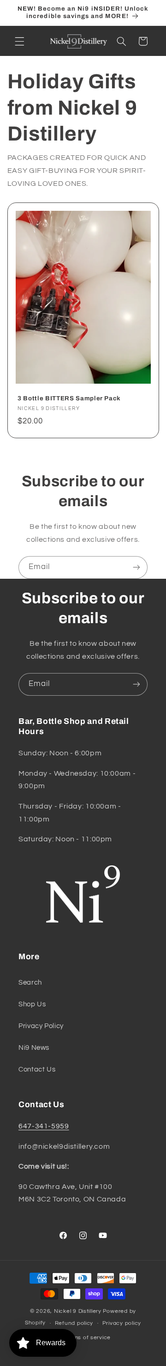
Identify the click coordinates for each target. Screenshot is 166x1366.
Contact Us (36, 1069)
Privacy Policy (41, 1026)
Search (30, 982)
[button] (19, 41)
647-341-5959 (43, 1126)
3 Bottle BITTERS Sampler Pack (69, 398)
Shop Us (32, 1004)
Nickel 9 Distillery (77, 1311)
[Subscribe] (136, 567)
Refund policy (74, 1323)
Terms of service (87, 1337)
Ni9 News (33, 1047)
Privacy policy (121, 1323)
